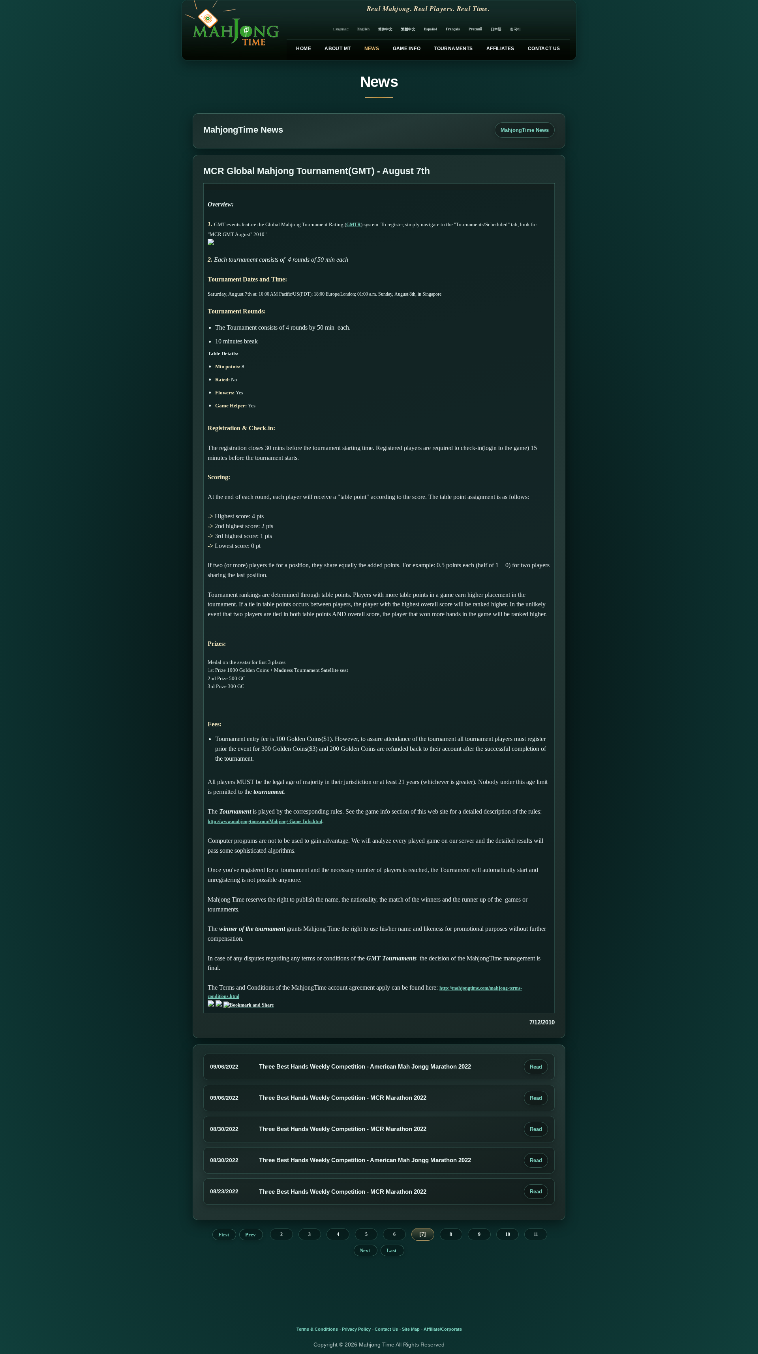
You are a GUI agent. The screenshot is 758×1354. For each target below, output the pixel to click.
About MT (338, 48)
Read (536, 1067)
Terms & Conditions (317, 1329)
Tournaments (453, 48)
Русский (475, 29)
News (371, 48)
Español (430, 29)
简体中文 (385, 29)
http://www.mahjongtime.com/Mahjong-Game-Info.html (265, 821)
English (363, 29)
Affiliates (500, 48)
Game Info (406, 48)
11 (536, 1234)
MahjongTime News (525, 130)
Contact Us (544, 48)
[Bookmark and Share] (248, 1005)
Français (453, 29)
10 (507, 1234)
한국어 (515, 29)
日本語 (496, 29)
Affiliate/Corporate (443, 1329)
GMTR (353, 224)
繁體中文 (408, 29)
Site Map (411, 1329)
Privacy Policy (356, 1329)
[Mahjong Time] (231, 30)
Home (303, 48)
